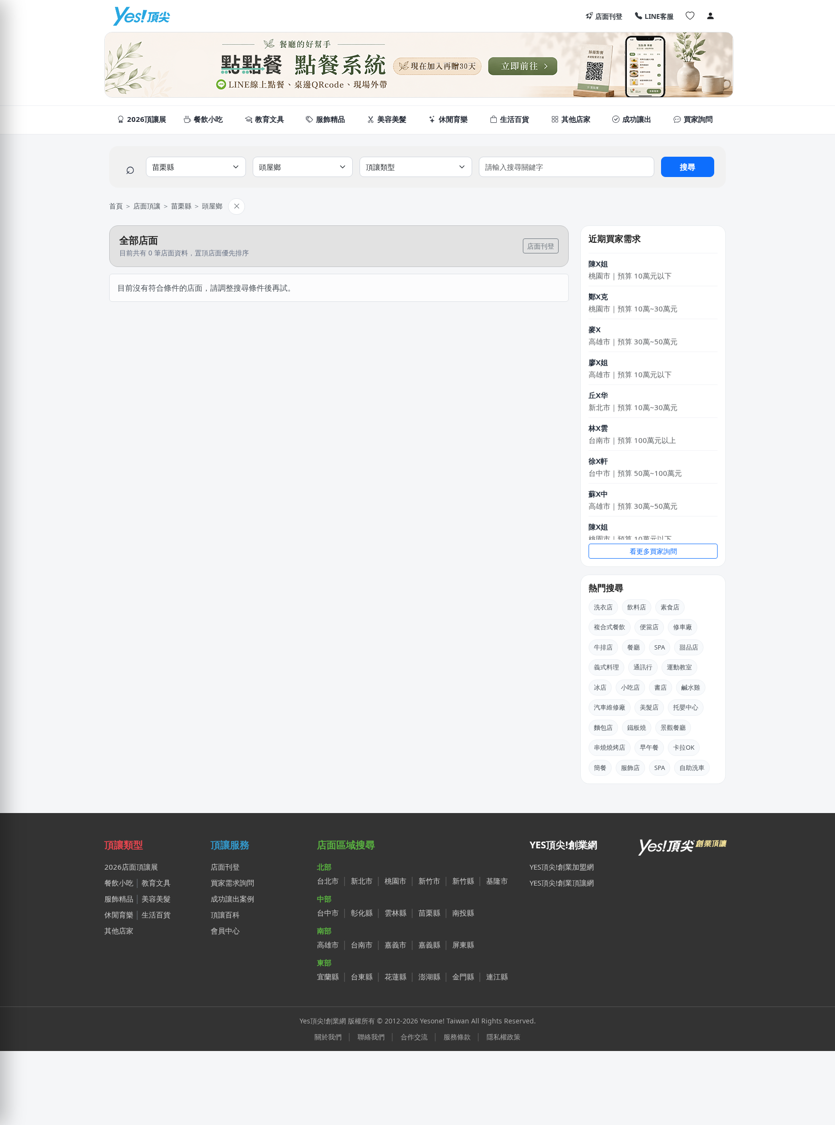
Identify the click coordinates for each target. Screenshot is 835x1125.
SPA (659, 647)
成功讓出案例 (232, 898)
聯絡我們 (371, 1036)
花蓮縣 (395, 976)
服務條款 (457, 1036)
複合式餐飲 (609, 626)
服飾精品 (118, 898)
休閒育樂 (118, 914)
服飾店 (630, 767)
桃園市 (395, 881)
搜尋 (687, 167)
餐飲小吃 (118, 883)
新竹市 (429, 881)
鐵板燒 (636, 727)
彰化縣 (362, 913)
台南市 (362, 944)
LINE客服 (659, 16)
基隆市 (497, 881)
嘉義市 (395, 944)
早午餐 (649, 747)
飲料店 (636, 607)
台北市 (328, 881)
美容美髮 (156, 898)
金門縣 (463, 976)
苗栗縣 (181, 205)
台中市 (328, 913)
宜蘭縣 (328, 976)
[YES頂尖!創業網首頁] (683, 845)
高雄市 (328, 944)
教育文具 (156, 883)
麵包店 (603, 727)
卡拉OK (683, 747)
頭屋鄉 (212, 205)
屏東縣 (463, 944)
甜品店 (688, 647)
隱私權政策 (503, 1036)
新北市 (362, 881)
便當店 (649, 626)
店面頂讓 (146, 205)
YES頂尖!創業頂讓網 (562, 883)
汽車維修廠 (609, 707)
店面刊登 (608, 16)
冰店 (600, 687)
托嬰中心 (685, 707)
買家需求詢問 (232, 883)
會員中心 (225, 930)
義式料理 (606, 667)
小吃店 (630, 687)
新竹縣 (463, 881)
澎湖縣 (429, 976)
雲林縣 (395, 913)
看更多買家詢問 (653, 551)
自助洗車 (692, 767)
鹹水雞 (690, 687)
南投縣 (463, 913)
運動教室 (679, 667)
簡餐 (600, 767)
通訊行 (642, 667)
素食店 (670, 607)
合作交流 (414, 1036)
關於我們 (328, 1036)
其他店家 (118, 930)
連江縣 (497, 976)
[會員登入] (710, 16)
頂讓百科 (225, 914)
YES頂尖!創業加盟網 (562, 867)
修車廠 (682, 626)
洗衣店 (603, 607)
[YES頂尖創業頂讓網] (141, 16)
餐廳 (633, 647)
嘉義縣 (429, 944)
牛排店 (603, 647)
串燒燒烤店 (609, 747)
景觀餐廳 (673, 727)
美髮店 (649, 707)
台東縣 (362, 976)
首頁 (116, 205)
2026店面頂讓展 (131, 867)
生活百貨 (156, 914)
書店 (660, 687)
